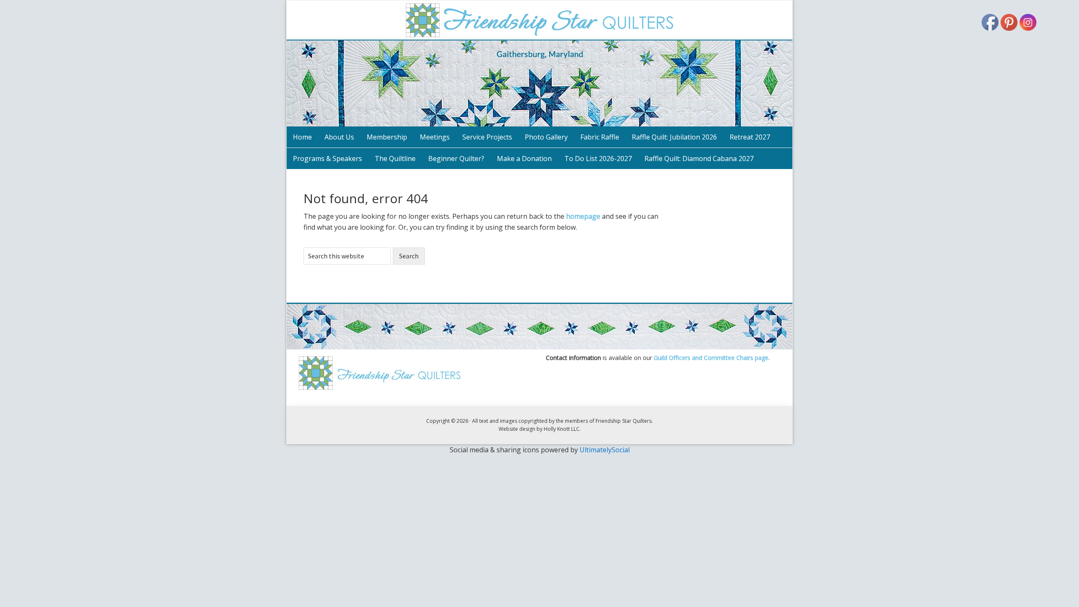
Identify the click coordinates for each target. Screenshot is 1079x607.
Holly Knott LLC (562, 428)
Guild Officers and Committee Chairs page (711, 358)
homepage (583, 216)
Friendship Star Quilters (539, 63)
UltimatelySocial (605, 449)
